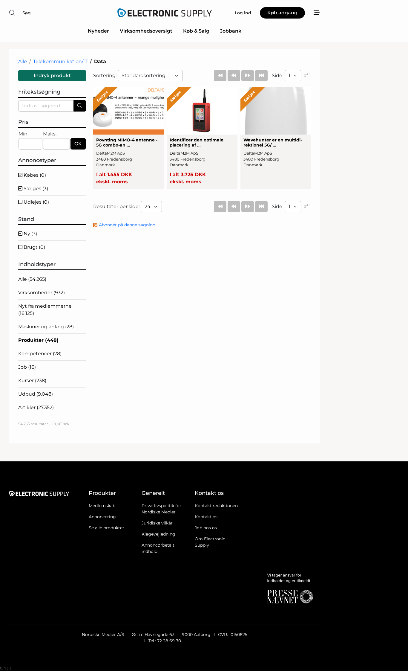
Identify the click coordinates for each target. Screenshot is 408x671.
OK (78, 144)
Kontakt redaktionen (216, 505)
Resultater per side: (117, 206)
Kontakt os (206, 516)
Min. (23, 134)
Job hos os (206, 527)
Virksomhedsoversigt (146, 31)
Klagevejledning (158, 534)
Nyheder (98, 31)
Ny (29, 234)
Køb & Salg (196, 31)
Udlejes (35, 202)
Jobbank (230, 31)
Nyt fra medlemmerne (45, 309)
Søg (26, 13)
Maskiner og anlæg (46, 327)
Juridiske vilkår (157, 523)
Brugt (33, 247)
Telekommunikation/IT (60, 61)
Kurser (32, 380)
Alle (22, 61)
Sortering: (105, 75)
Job (27, 367)
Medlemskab (102, 505)
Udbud (35, 394)
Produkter (38, 340)
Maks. (49, 134)
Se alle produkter (106, 527)
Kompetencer (40, 353)
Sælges (35, 188)
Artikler (36, 407)
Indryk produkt (52, 75)
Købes (34, 175)
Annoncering (102, 516)
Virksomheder (41, 292)
